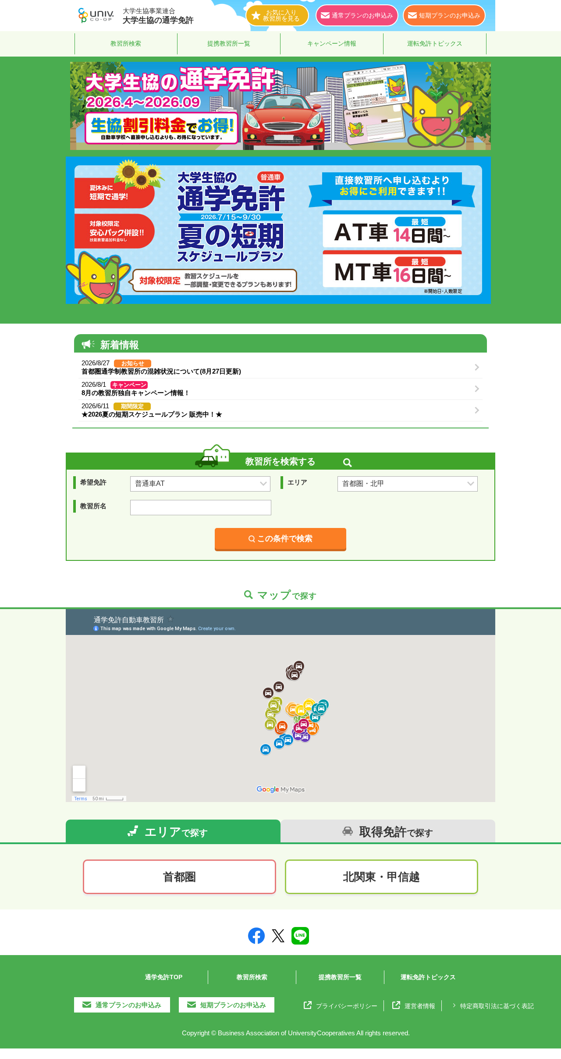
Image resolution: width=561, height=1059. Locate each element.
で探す (176, 831)
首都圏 (179, 876)
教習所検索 (125, 43)
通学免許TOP (163, 977)
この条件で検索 (284, 538)
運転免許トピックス (434, 43)
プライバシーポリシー (346, 1005)
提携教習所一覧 (228, 43)
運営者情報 (420, 1005)
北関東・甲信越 (381, 876)
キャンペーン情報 (331, 43)
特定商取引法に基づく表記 (497, 1005)
